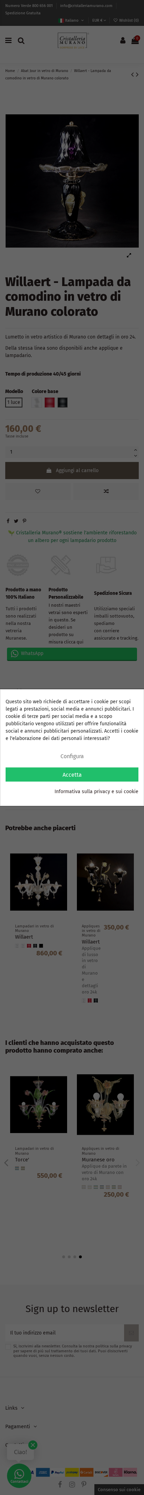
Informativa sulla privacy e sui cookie (96, 792)
